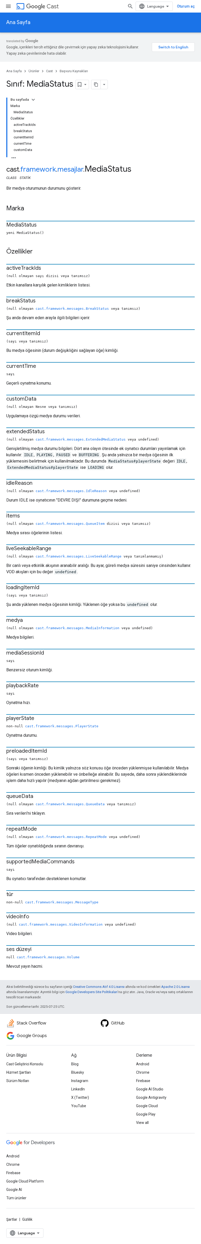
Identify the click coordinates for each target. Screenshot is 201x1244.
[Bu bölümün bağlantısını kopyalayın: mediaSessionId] (49, 653)
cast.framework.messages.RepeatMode (71, 837)
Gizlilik (27, 1219)
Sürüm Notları (17, 1081)
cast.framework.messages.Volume (48, 957)
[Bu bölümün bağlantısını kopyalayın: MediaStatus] (42, 225)
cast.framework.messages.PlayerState (61, 726)
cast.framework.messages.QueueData (70, 804)
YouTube (78, 1106)
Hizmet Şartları (18, 1072)
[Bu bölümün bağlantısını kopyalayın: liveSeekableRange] (56, 549)
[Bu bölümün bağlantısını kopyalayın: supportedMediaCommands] (80, 862)
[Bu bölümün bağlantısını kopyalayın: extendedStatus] (50, 432)
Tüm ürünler (16, 1198)
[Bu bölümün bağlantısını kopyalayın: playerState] (39, 719)
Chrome (142, 1072)
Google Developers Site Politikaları (91, 992)
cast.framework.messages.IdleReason (71, 491)
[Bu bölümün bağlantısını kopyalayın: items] (25, 516)
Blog (75, 1064)
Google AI (14, 1189)
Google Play (145, 1114)
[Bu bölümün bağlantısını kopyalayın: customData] (41, 399)
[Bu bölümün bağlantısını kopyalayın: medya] (28, 620)
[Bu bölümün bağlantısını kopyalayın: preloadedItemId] (52, 751)
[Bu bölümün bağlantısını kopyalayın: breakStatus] (41, 301)
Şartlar (11, 1219)
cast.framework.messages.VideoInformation (61, 924)
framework (38, 169)
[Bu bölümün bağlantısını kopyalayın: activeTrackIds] (46, 268)
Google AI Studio (149, 1089)
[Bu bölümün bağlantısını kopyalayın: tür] (18, 895)
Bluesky (77, 1072)
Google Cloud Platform (25, 1181)
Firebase (143, 1081)
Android (142, 1064)
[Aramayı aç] (130, 6)
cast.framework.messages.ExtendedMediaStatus (81, 439)
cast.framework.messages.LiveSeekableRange (78, 556)
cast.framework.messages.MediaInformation (77, 628)
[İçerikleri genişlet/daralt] (33, 100)
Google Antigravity (151, 1097)
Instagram (79, 1081)
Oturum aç (186, 6)
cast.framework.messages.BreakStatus (72, 309)
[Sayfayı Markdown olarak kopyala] (96, 84)
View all (142, 1123)
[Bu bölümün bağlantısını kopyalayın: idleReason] (37, 483)
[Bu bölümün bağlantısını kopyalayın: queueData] (38, 796)
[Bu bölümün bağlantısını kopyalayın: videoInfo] (34, 917)
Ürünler (34, 71)
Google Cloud (147, 1106)
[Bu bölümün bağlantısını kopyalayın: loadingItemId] (44, 588)
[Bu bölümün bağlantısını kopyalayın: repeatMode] (42, 829)
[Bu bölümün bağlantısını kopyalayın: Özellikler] (38, 252)
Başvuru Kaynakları (74, 71)
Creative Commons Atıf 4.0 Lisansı (99, 987)
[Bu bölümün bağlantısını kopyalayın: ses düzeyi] (36, 950)
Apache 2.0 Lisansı (175, 987)
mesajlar (70, 169)
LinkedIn (78, 1089)
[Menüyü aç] (8, 6)
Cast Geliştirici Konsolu (24, 1064)
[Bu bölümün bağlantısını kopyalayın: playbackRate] (44, 686)
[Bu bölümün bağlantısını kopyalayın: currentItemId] (45, 334)
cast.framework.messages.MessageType (61, 902)
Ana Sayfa (18, 22)
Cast (53, 6)
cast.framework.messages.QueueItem (70, 524)
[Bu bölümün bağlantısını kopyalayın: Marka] (29, 209)
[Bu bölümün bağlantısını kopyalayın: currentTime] (41, 366)
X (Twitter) (80, 1097)
